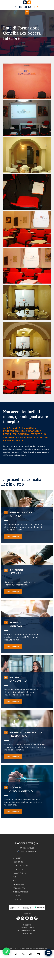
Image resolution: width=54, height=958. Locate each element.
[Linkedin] (36, 918)
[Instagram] (18, 918)
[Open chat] (48, 952)
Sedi (14, 877)
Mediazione (18, 862)
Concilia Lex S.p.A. (27, 843)
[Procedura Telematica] (38, 952)
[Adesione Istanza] (15, 952)
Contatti (17, 899)
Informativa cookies (27, 931)
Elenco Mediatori (20, 866)
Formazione (18, 873)
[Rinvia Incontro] (31, 953)
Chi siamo (17, 858)
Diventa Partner (20, 892)
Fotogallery (18, 884)
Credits (27, 925)
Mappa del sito (27, 934)
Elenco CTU (18, 869)
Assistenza (18, 896)
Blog (15, 881)
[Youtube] (27, 918)
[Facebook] (22, 918)
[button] (27, 12)
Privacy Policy (27, 928)
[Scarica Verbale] (23, 952)
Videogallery (19, 888)
